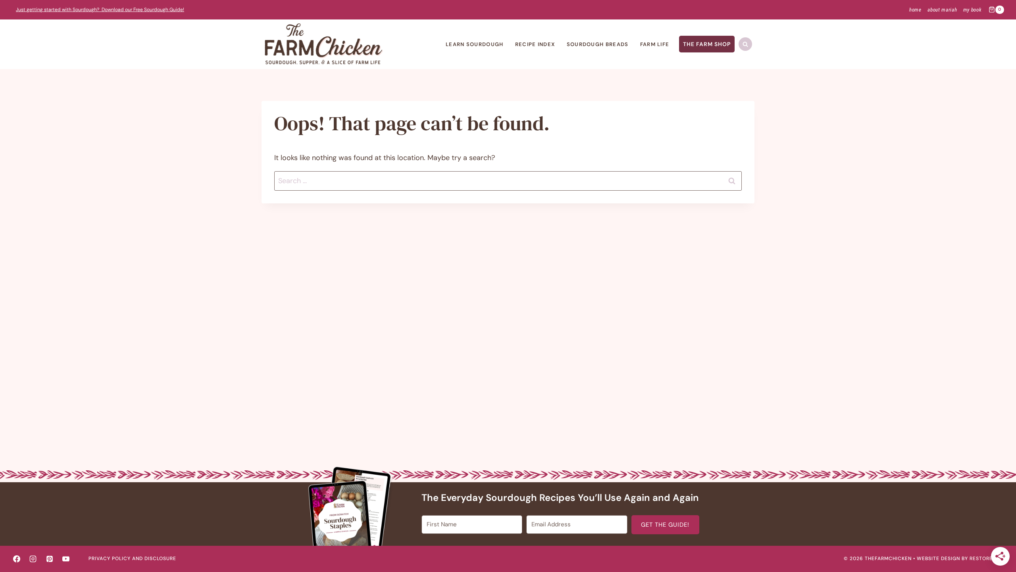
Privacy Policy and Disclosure (132, 558)
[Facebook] (17, 559)
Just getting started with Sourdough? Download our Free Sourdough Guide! (100, 9)
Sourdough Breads (598, 44)
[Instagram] (33, 559)
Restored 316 (988, 558)
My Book (972, 10)
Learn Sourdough (475, 44)
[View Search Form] (745, 44)
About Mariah (942, 10)
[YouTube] (66, 559)
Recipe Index (535, 44)
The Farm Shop (707, 44)
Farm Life (655, 44)
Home (915, 10)
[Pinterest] (49, 559)
